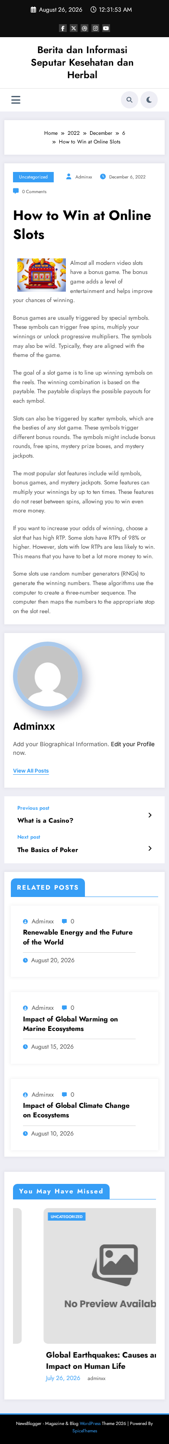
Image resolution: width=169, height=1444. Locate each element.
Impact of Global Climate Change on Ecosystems (76, 1110)
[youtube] (106, 28)
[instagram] (95, 28)
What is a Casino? (45, 820)
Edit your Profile (133, 744)
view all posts (31, 771)
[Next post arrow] (150, 848)
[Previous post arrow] (150, 815)
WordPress (90, 1423)
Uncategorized (33, 177)
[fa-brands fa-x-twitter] (74, 28)
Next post (28, 837)
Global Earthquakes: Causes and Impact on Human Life (80, 1360)
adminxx (83, 177)
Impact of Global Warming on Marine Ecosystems (70, 1024)
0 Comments (34, 191)
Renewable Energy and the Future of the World (78, 937)
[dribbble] (84, 28)
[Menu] (16, 100)
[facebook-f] (63, 28)
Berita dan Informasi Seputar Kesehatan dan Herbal (82, 62)
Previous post (33, 808)
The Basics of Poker (47, 850)
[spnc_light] (149, 99)
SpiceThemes (84, 1431)
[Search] (129, 99)
